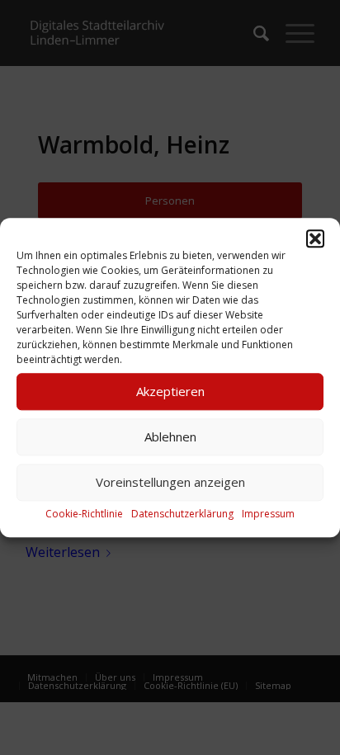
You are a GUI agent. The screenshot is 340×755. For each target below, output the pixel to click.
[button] (315, 238)
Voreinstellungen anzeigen (170, 482)
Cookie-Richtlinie (84, 514)
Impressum (268, 514)
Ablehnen (170, 436)
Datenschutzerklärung (182, 514)
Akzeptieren (170, 391)
